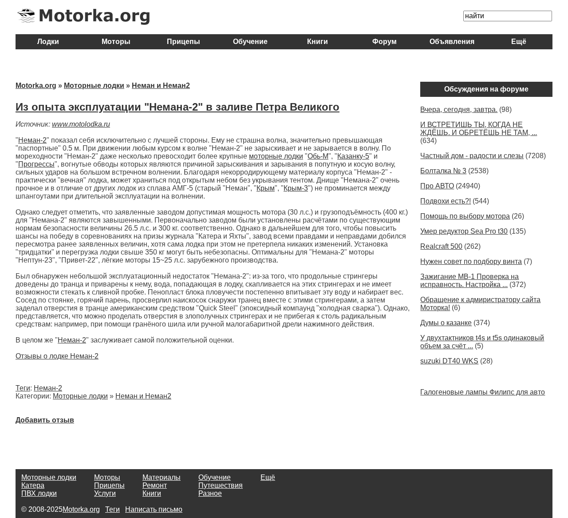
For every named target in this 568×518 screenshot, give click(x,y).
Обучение (250, 41)
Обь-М (318, 156)
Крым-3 (296, 188)
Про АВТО (437, 186)
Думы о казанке (446, 323)
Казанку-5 (353, 156)
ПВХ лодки (39, 493)
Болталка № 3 (443, 171)
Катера (32, 485)
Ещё (518, 41)
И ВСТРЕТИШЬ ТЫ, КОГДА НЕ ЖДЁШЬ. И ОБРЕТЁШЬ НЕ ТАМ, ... (478, 128)
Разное (210, 493)
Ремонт (154, 485)
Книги (317, 41)
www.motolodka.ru (81, 124)
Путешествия (220, 485)
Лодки (49, 41)
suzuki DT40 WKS (449, 361)
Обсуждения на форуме (486, 89)
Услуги (105, 493)
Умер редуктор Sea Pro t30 (464, 231)
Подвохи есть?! (445, 201)
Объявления (452, 41)
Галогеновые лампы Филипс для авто (482, 392)
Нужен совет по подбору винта (471, 261)
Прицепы (183, 41)
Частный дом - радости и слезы (472, 155)
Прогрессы (36, 164)
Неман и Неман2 (161, 85)
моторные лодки (276, 156)
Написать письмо (153, 509)
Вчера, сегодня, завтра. (458, 109)
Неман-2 (32, 140)
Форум (384, 41)
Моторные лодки (94, 85)
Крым (265, 188)
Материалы (161, 477)
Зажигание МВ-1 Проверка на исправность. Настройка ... (469, 280)
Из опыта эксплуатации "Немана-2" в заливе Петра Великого (177, 107)
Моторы (116, 41)
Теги (23, 388)
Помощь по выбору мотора (465, 216)
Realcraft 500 (441, 246)
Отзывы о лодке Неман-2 (57, 356)
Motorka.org (36, 85)
